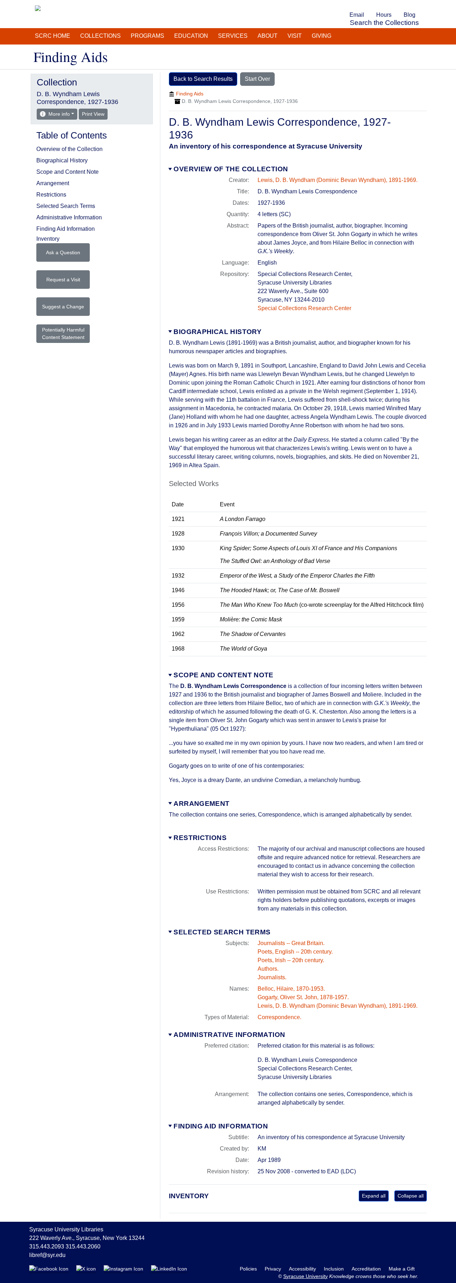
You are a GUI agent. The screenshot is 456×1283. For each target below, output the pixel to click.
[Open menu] (425, 5)
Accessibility (303, 1269)
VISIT (294, 36)
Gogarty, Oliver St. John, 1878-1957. (303, 997)
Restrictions (200, 837)
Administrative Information (229, 1034)
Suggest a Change (63, 306)
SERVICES (233, 36)
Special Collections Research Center (304, 308)
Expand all (373, 1196)
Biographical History (217, 331)
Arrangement (201, 803)
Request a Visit (63, 279)
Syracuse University (305, 1276)
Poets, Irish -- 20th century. (291, 960)
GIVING (321, 36)
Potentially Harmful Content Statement (63, 333)
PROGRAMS (147, 36)
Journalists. (272, 977)
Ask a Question (63, 252)
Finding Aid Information (220, 1126)
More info (59, 114)
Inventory (47, 239)
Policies (249, 1269)
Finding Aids (189, 94)
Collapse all (411, 1196)
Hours (384, 15)
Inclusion (334, 1269)
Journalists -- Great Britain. (291, 943)
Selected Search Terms (221, 932)
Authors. (268, 969)
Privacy (274, 1269)
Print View (95, 114)
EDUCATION (191, 36)
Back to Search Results (203, 79)
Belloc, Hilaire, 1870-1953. (291, 989)
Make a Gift (402, 1269)
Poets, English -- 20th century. (295, 952)
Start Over (257, 79)
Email (356, 15)
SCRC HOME (52, 36)
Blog (409, 15)
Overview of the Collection (230, 169)
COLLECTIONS (100, 36)
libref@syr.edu (47, 1255)
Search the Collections (384, 22)
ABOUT (268, 36)
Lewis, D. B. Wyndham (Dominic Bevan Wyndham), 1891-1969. (338, 180)
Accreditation (367, 1269)
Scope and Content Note (223, 675)
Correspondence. (279, 1017)
